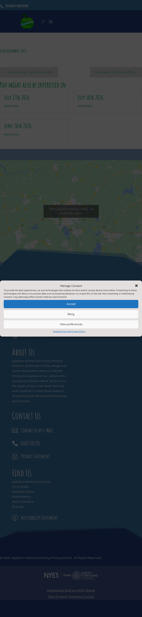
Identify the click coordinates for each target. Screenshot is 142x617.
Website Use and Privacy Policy (69, 331)
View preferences (71, 324)
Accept (71, 304)
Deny (71, 314)
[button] (136, 286)
